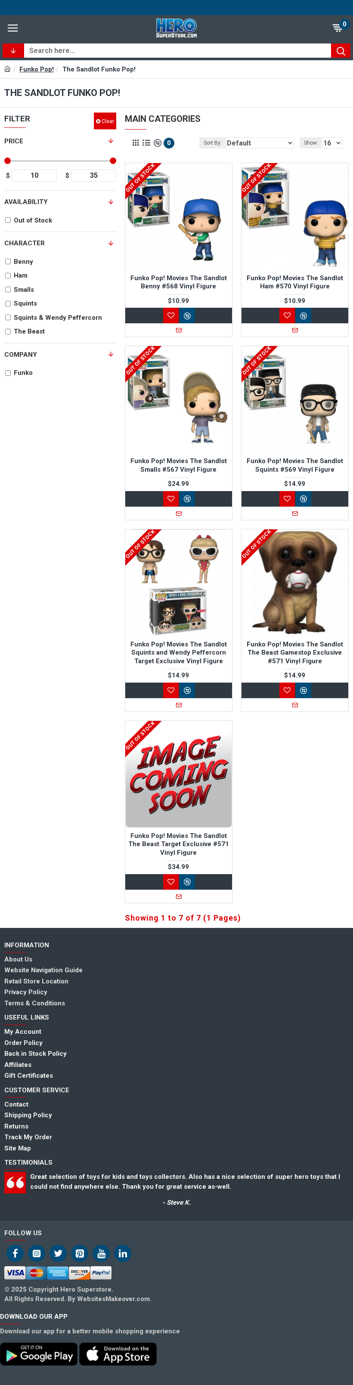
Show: (311, 143)
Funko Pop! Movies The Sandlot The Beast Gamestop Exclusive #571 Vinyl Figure (295, 652)
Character (24, 243)
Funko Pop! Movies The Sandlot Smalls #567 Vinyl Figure (178, 465)
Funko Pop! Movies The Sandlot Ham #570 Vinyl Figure (295, 282)
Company (20, 355)
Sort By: (213, 143)
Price (13, 141)
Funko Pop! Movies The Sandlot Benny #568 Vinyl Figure (178, 282)
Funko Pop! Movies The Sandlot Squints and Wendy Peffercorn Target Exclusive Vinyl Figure (178, 652)
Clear (108, 121)
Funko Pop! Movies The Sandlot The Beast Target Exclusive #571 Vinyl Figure (178, 844)
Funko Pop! (36, 69)
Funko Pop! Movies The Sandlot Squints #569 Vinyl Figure (295, 465)
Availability (26, 202)
